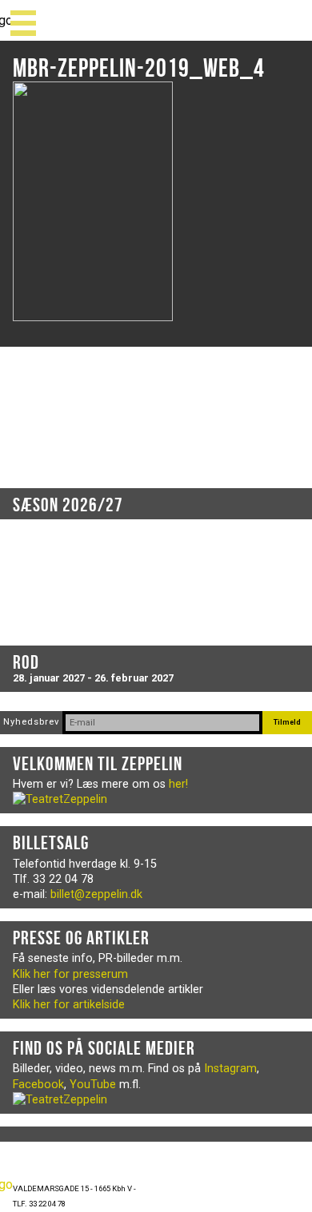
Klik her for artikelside (69, 1004)
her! (178, 784)
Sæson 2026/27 (68, 505)
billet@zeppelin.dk (96, 894)
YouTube (93, 1084)
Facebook (38, 1084)
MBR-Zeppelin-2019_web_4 (139, 67)
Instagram (230, 1068)
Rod (26, 662)
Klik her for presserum (70, 974)
